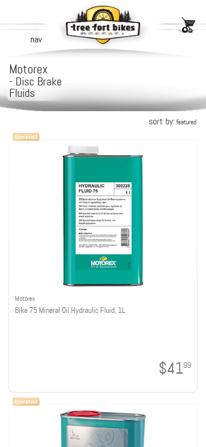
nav (36, 39)
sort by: (172, 121)
